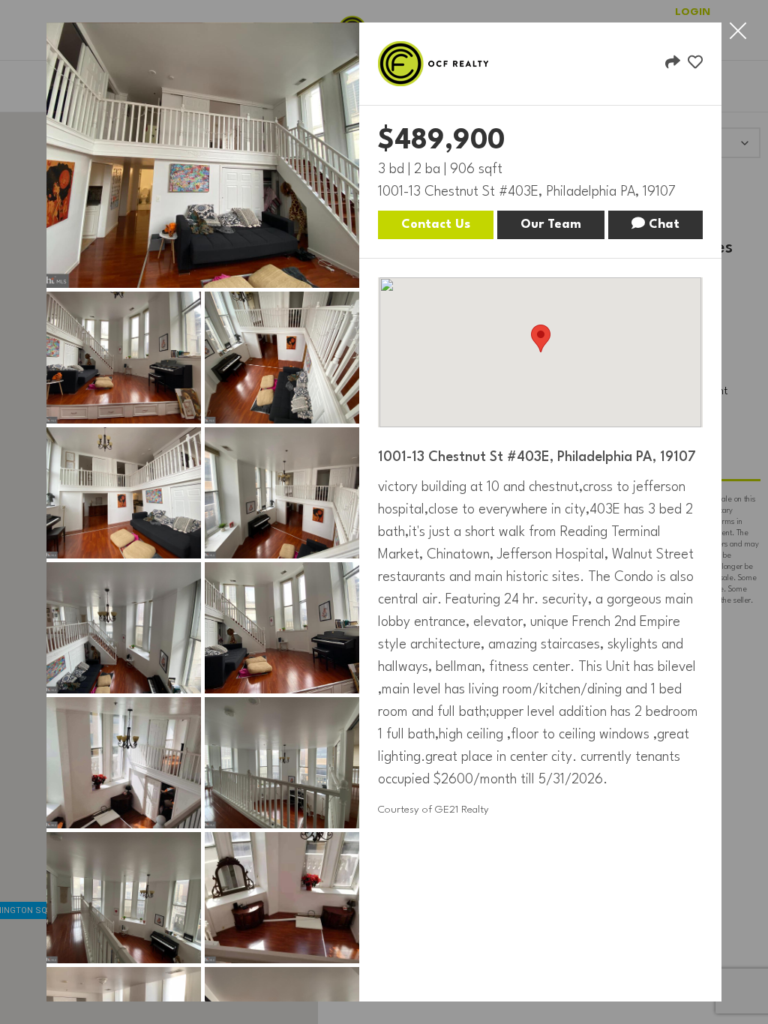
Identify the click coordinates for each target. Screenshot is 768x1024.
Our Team (550, 224)
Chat (662, 224)
